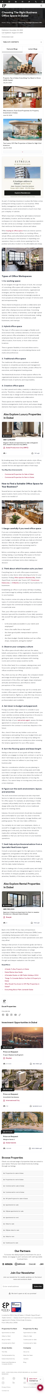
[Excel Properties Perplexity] (6, 1378)
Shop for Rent (6, 1339)
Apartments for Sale (29, 1332)
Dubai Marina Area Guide (14, 972)
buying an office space (14, 231)
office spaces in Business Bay (24, 578)
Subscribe (38, 1286)
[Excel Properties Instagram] (6, 1382)
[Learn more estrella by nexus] (22, 177)
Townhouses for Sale (29, 1339)
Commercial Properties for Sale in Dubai (19, 474)
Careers (26, 1359)
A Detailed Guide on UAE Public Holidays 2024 (21, 975)
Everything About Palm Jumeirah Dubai (19, 990)
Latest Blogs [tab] (32, 49)
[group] (7, 1264)
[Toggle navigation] (41, 5)
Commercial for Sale (29, 1343)
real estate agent (23, 720)
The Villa (4, 1352)
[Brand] (4, 5)
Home (3, 22)
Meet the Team (28, 1355)
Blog (8, 22)
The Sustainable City (8, 1355)
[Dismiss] (40, 1379)
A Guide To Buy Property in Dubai (17, 969)
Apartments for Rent (8, 1332)
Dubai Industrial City (8, 1359)
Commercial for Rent (8, 1343)
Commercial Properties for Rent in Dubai (19, 477)
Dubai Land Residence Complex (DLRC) (9, 1363)
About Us (26, 1352)
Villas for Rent (6, 1336)
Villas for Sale (27, 1336)
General (14, 22)
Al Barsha (15, 583)
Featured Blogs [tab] (12, 49)
